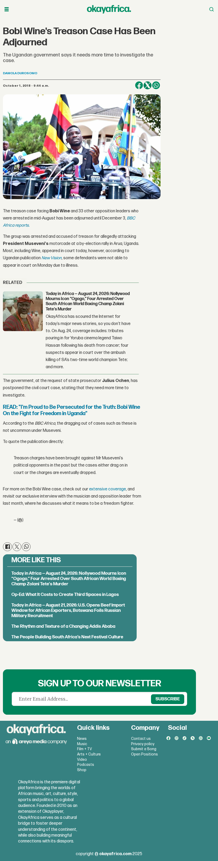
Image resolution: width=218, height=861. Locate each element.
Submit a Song (143, 749)
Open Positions (144, 754)
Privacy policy (142, 744)
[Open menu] (6, 9)
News (82, 738)
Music (82, 744)
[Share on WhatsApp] (156, 85)
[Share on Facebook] (139, 85)
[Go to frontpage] (109, 9)
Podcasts (85, 764)
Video (82, 759)
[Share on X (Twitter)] (148, 85)
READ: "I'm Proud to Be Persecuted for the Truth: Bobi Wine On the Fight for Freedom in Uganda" (71, 410)
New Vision (51, 258)
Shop (81, 770)
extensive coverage (107, 489)
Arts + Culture (89, 754)
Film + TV (84, 749)
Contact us (141, 738)
